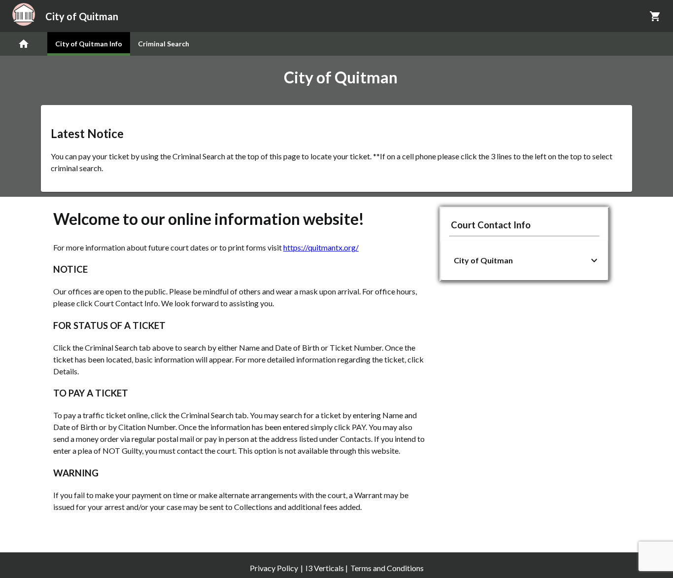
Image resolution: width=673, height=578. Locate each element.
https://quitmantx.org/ (321, 247)
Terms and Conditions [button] (387, 568)
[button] (524, 260)
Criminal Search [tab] (163, 43)
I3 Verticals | (326, 568)
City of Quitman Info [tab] (88, 43)
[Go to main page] (23, 44)
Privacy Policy (274, 568)
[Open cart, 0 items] (655, 16)
